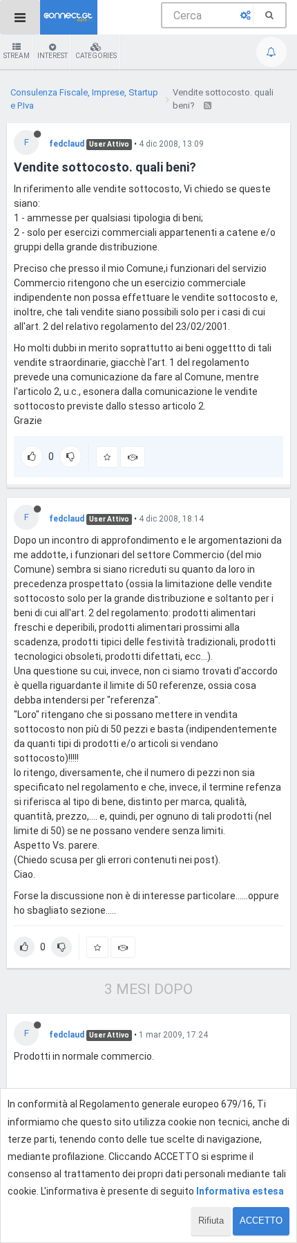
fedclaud (66, 144)
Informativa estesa (240, 1191)
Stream (16, 55)
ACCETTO (261, 1220)
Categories (96, 55)
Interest (52, 55)
